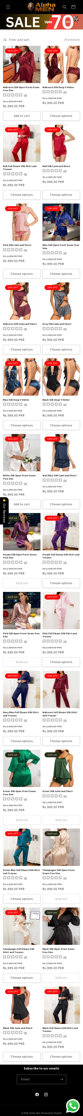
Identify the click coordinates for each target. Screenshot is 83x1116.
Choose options (61, 116)
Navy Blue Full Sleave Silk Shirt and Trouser (21, 714)
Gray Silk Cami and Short (57, 323)
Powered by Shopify (51, 1113)
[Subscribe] (61, 1079)
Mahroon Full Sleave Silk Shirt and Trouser (60, 714)
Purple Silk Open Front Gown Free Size (20, 556)
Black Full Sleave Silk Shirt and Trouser (60, 1029)
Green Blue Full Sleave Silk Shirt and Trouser (21, 872)
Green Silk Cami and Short (58, 791)
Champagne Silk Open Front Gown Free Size (59, 872)
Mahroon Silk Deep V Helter (58, 87)
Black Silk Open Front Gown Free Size (59, 950)
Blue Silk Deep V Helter (16, 399)
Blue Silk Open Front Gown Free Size (61, 246)
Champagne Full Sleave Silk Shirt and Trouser (18, 950)
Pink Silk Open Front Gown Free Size (21, 635)
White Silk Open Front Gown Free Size (19, 477)
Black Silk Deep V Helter (56, 399)
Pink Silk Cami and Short (17, 244)
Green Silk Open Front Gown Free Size (19, 793)
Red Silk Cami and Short (56, 166)
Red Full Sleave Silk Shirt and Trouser (20, 168)
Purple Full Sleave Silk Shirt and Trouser (61, 556)
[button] (8, 7)
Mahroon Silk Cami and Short (20, 323)
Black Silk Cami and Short (18, 1027)
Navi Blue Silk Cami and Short (60, 475)
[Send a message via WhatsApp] (73, 1106)
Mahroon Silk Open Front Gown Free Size (21, 89)
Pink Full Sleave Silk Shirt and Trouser (60, 635)
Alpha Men (34, 1113)
